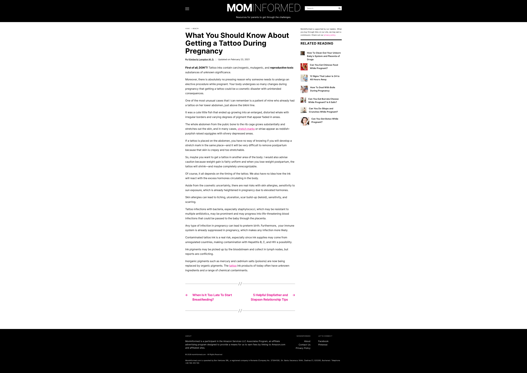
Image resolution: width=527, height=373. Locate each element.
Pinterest (322, 344)
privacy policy (329, 35)
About (307, 341)
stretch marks (246, 128)
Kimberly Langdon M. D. (201, 59)
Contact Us (304, 344)
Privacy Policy (303, 348)
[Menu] (187, 8)
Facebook (323, 341)
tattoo (233, 265)
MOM (264, 7)
